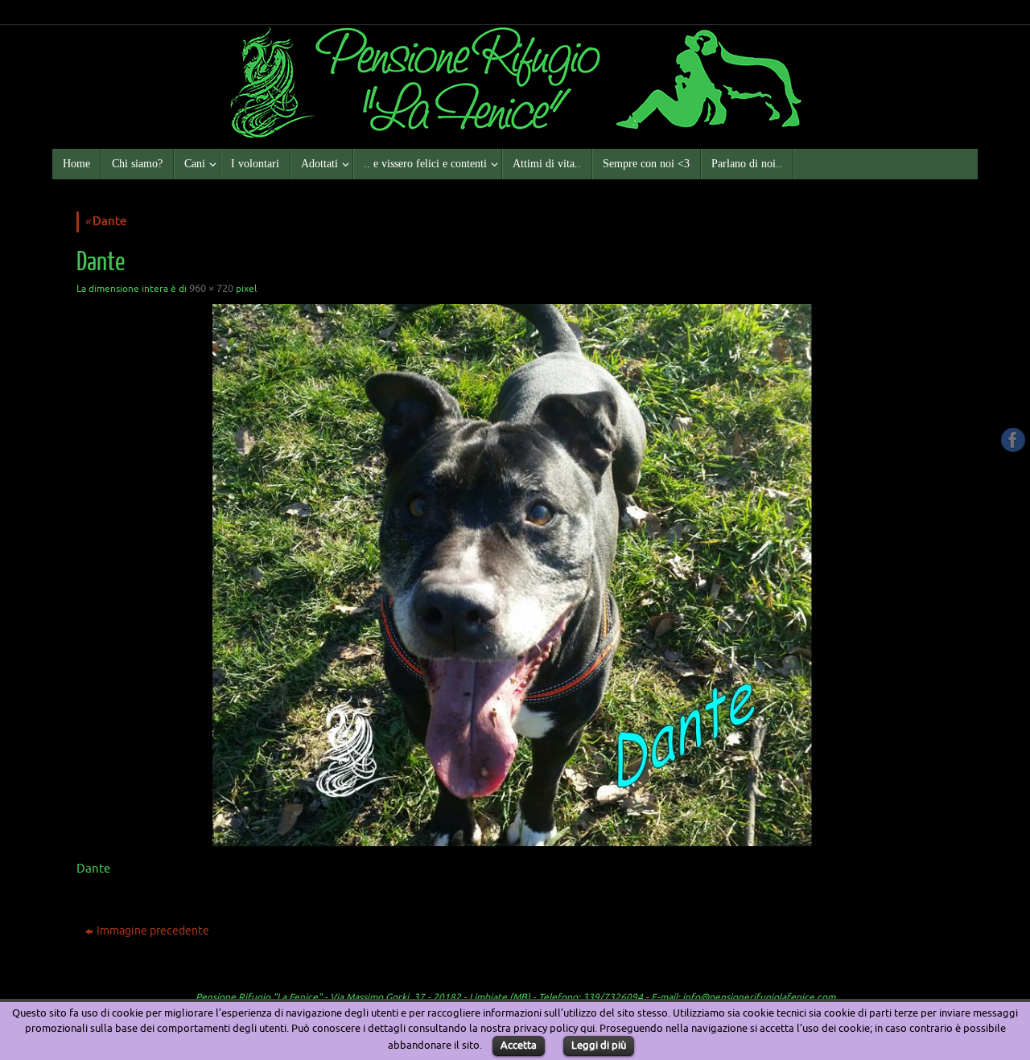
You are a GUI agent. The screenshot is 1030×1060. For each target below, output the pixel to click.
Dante (105, 221)
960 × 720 (211, 288)
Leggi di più (598, 1045)
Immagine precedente (153, 931)
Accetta (519, 1045)
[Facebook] (1013, 440)
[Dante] (515, 575)
